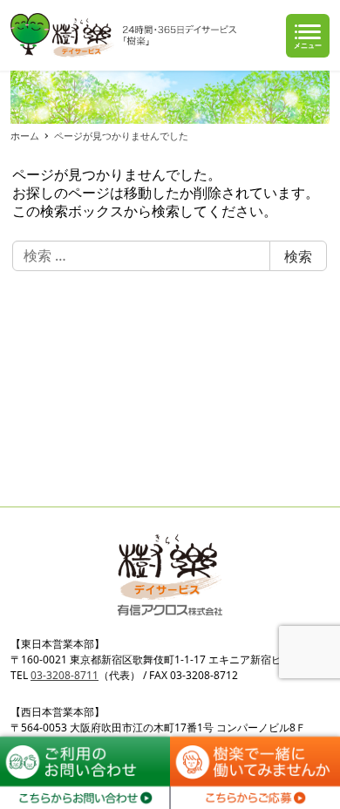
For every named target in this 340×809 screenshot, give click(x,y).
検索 (298, 256)
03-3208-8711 (65, 675)
